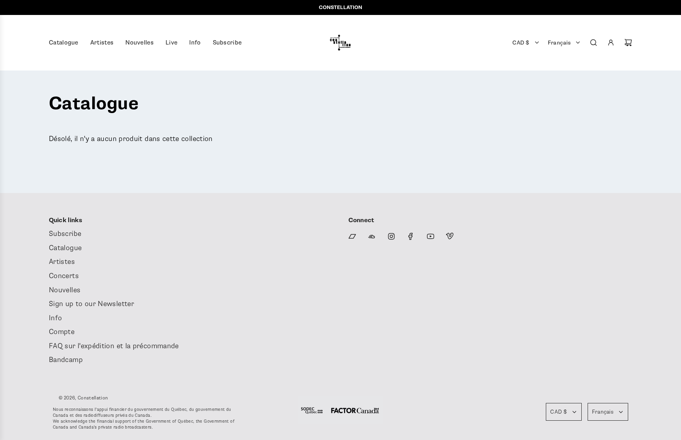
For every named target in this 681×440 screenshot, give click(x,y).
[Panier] (628, 42)
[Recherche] (593, 42)
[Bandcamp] (352, 236)
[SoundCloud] (371, 236)
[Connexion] (611, 42)
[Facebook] (410, 236)
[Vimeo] (449, 236)
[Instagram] (391, 236)
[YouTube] (430, 236)
